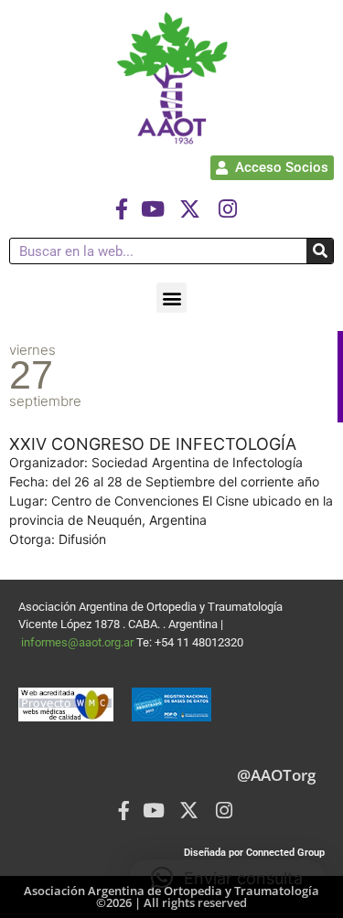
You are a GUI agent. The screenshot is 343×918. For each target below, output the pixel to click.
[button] (171, 298)
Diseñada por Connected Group (254, 853)
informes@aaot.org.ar (78, 642)
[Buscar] (319, 251)
